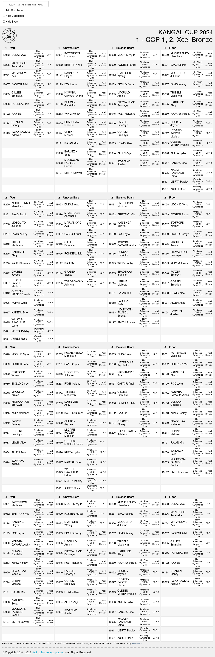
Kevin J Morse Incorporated (48, 652)
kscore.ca (137, 643)
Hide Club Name (14, 10)
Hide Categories (15, 15)
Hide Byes (11, 21)
